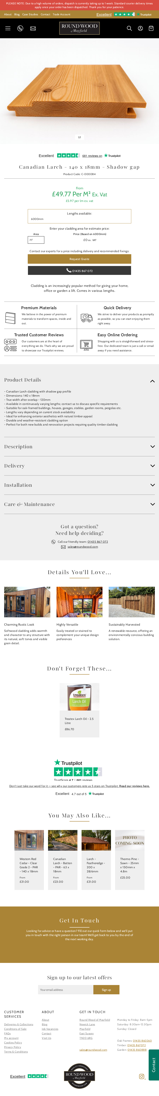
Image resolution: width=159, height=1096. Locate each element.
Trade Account (61, 14)
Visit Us (46, 1038)
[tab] (79, 379)
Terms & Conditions (16, 1051)
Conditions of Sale (15, 1028)
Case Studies (30, 14)
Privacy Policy (12, 1047)
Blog (17, 14)
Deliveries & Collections (18, 1024)
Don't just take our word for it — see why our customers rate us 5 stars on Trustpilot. (79, 786)
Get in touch (34, 28)
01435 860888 (137, 1049)
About (8, 14)
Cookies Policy (13, 1042)
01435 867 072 (21, 28)
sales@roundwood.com (83, 547)
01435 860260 (142, 1040)
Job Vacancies (50, 1028)
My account (11, 1038)
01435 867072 (136, 1045)
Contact (45, 14)
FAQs (7, 1033)
